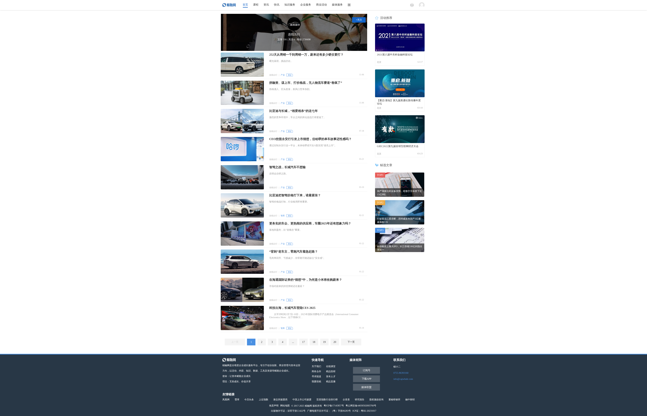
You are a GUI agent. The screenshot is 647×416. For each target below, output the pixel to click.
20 (334, 342)
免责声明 (274, 405)
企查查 (346, 399)
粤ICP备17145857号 (334, 405)
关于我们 (316, 366)
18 (314, 342)
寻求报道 (316, 376)
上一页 (234, 342)
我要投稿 (316, 381)
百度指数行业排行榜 (327, 399)
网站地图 (285, 405)
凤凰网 (225, 399)
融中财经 (410, 399)
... (293, 342)
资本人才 (330, 376)
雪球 (237, 399)
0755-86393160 (400, 373)
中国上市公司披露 (301, 399)
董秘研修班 (394, 399)
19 (324, 342)
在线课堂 (330, 366)
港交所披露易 (280, 399)
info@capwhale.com (403, 379)
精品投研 (330, 371)
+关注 (359, 20)
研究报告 (359, 399)
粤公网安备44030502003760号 (361, 405)
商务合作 (316, 371)
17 (303, 342)
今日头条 (249, 399)
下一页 (351, 342)
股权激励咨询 (376, 399)
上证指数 (263, 399)
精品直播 (330, 381)
